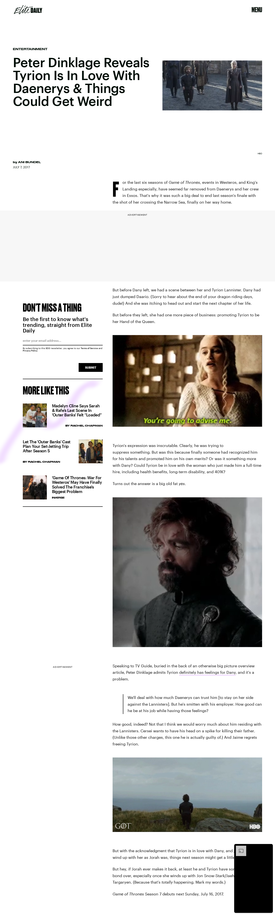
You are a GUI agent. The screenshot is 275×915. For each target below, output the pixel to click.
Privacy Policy (30, 350)
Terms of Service (89, 348)
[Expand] (238, 847)
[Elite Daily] (28, 9)
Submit (90, 367)
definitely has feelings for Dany (207, 672)
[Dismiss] (268, 847)
